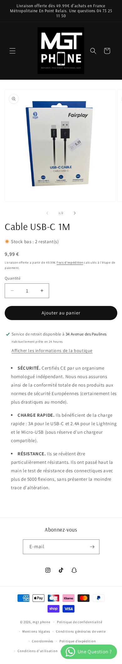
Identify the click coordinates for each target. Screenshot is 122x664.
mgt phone (41, 622)
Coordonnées (42, 641)
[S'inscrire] (92, 546)
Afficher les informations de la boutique (52, 350)
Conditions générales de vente (80, 631)
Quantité (12, 278)
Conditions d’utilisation (38, 651)
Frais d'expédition (70, 262)
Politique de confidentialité (79, 622)
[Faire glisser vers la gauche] (47, 213)
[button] (12, 51)
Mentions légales (36, 631)
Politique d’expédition (77, 641)
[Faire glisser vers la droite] (75, 213)
